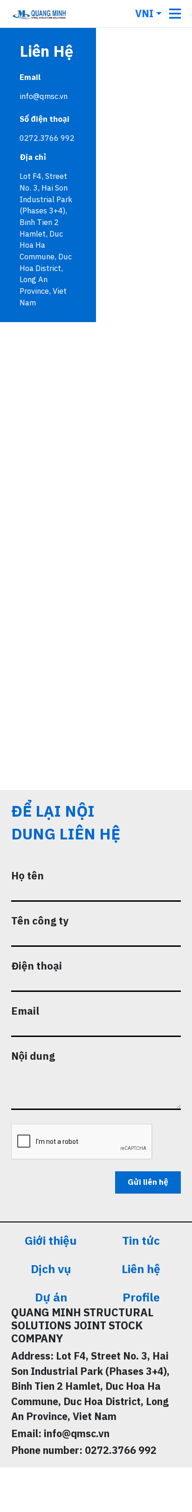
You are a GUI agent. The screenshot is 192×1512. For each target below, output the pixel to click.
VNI (144, 13)
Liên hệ (141, 1268)
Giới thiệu (51, 1240)
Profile (141, 1297)
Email (25, 1010)
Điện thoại (36, 965)
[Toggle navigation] (175, 14)
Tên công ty (40, 920)
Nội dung (33, 1056)
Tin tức (141, 1240)
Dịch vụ (51, 1268)
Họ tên (27, 875)
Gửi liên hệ (148, 1182)
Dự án (51, 1297)
